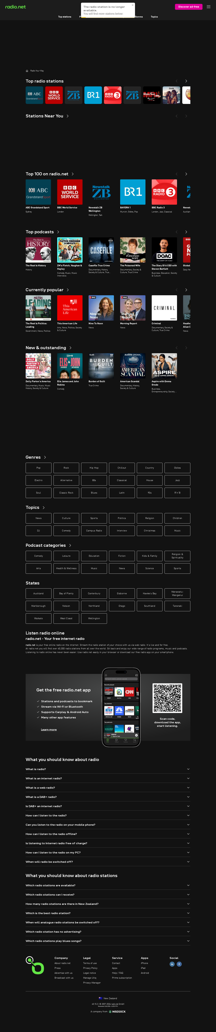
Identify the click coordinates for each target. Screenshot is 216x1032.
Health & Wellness (66, 568)
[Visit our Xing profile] (179, 964)
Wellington (94, 618)
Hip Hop (94, 468)
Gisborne (122, 593)
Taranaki (177, 606)
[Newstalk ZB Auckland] (132, 95)
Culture (66, 518)
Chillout (122, 468)
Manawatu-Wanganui (177, 593)
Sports (94, 518)
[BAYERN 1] (93, 95)
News (39, 518)
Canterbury (94, 593)
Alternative (66, 480)
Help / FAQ (117, 973)
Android (145, 973)
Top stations (64, 17)
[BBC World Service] (54, 95)
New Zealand (110, 998)
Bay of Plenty (66, 593)
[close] (133, 3)
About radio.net (63, 963)
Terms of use (90, 963)
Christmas (149, 531)
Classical (122, 480)
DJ (38, 531)
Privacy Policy (90, 968)
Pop (38, 468)
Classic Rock (66, 493)
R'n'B (177, 493)
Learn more (49, 729)
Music (177, 531)
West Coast (66, 618)
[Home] (27, 70)
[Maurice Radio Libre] (152, 95)
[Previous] (176, 80)
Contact (116, 963)
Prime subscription (122, 978)
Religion (149, 518)
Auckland (38, 593)
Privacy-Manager (92, 983)
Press (58, 968)
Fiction (122, 556)
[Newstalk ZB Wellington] (73, 95)
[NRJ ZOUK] (171, 95)
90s (150, 493)
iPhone (144, 963)
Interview (122, 531)
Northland (94, 606)
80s (94, 480)
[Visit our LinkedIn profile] (172, 964)
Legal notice (89, 973)
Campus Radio (94, 531)
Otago (122, 606)
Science (149, 568)
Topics (154, 17)
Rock (66, 468)
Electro (38, 480)
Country (149, 468)
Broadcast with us (64, 978)
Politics (122, 518)
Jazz (177, 480)
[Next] (186, 80)
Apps (114, 968)
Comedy (66, 531)
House (149, 480)
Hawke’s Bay (149, 593)
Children (177, 518)
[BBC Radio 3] (113, 95)
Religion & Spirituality (177, 556)
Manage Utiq (89, 978)
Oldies (177, 468)
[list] (108, 95)
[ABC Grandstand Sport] (34, 95)
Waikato (38, 618)
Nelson (66, 606)
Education (94, 556)
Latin (122, 493)
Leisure (66, 556)
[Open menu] (209, 7)
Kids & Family (149, 556)
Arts (38, 568)
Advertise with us (63, 973)
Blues (94, 493)
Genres (139, 17)
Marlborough (38, 606)
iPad (143, 968)
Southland (149, 606)
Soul (38, 493)
